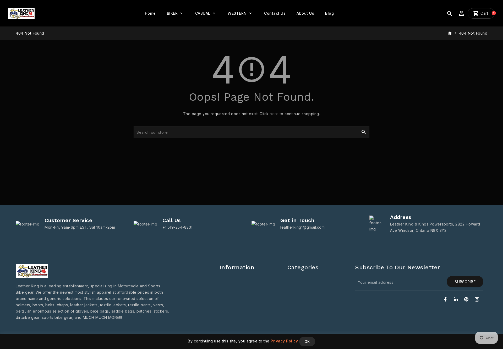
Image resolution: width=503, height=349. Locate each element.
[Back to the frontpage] (449, 33)
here (274, 113)
